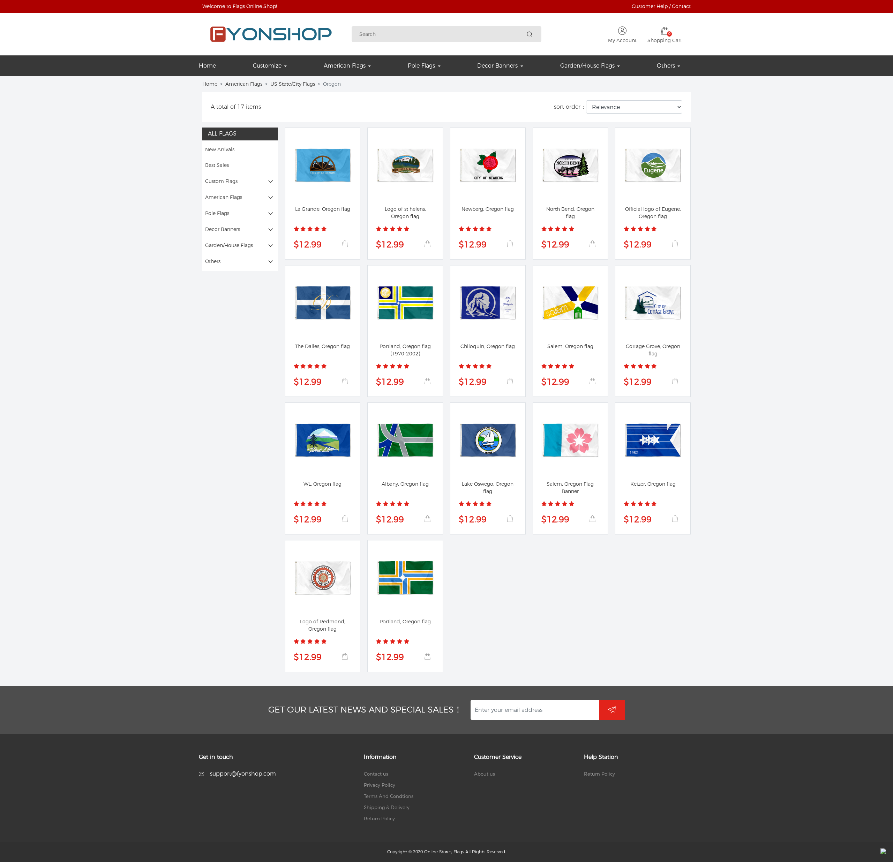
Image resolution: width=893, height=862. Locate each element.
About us (484, 774)
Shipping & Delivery (387, 807)
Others (212, 261)
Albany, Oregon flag (405, 484)
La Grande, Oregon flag (322, 209)
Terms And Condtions (388, 796)
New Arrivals (219, 149)
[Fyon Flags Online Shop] (271, 34)
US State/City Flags (292, 84)
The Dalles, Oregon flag (322, 346)
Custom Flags (221, 181)
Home (209, 84)
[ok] (612, 710)
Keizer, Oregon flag (653, 484)
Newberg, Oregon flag (487, 209)
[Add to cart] (345, 244)
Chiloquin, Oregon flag (487, 346)
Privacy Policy (379, 785)
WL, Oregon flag (322, 484)
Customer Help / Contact (661, 6)
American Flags (243, 84)
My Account (622, 40)
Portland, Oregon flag (405, 621)
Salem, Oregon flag (570, 346)
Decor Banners (222, 229)
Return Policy (379, 818)
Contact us (376, 774)
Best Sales (217, 165)
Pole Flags (217, 213)
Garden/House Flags (229, 245)
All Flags (222, 133)
